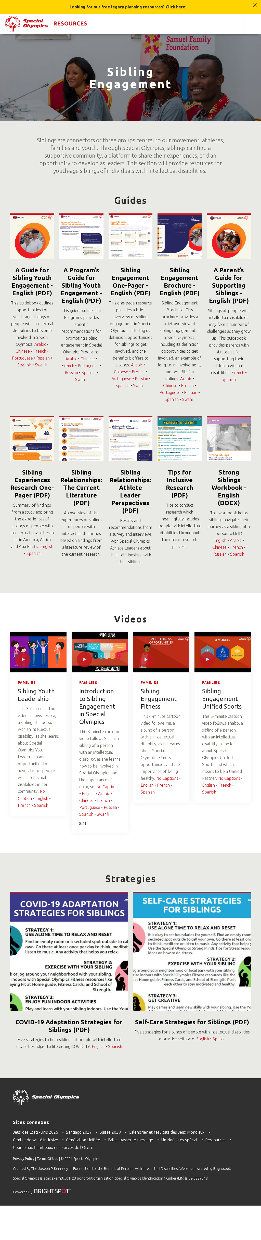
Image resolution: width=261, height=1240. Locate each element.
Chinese (23, 351)
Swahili (41, 365)
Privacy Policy (23, 1159)
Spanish (24, 365)
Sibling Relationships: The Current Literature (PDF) (81, 487)
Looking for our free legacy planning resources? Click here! (128, 7)
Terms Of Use (47, 1159)
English (47, 546)
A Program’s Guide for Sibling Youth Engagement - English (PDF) (81, 285)
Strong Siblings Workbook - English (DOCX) (229, 487)
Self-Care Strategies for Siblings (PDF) (192, 1022)
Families (27, 683)
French (39, 351)
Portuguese (22, 358)
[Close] (255, 2)
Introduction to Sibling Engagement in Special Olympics (97, 706)
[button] (252, 24)
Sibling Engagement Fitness (159, 699)
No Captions (107, 786)
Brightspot (221, 1169)
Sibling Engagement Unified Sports (222, 699)
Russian (43, 358)
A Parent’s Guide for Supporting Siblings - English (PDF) (229, 285)
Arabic (40, 344)
